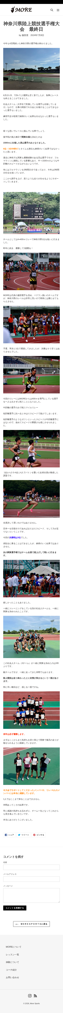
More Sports (35, 1004)
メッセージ (8, 886)
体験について (12, 962)
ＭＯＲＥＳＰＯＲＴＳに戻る (33, 924)
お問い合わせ (12, 977)
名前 (5, 862)
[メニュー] (58, 10)
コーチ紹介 (11, 970)
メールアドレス (10, 874)
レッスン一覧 (12, 954)
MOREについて (13, 947)
